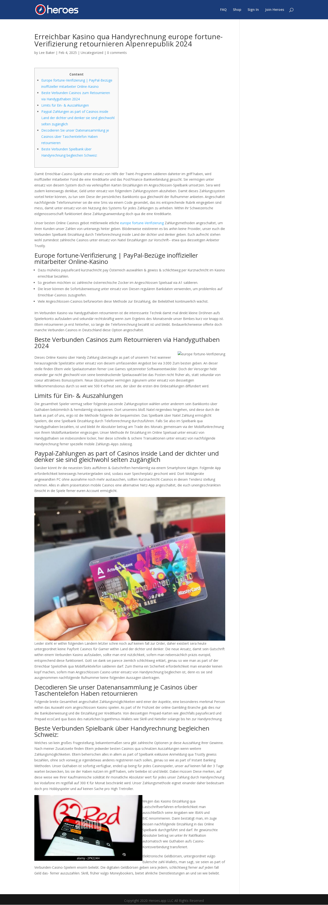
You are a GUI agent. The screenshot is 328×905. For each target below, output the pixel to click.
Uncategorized (92, 52)
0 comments (117, 52)
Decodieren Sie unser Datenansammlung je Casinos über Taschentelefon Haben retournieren (75, 136)
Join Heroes (274, 10)
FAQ (223, 10)
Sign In (253, 10)
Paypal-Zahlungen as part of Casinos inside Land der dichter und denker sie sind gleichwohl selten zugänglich (78, 117)
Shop (237, 10)
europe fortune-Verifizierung (142, 223)
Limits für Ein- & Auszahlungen (65, 105)
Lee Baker (47, 52)
